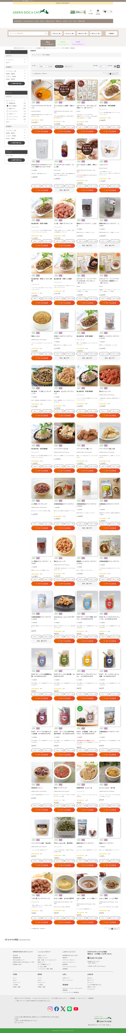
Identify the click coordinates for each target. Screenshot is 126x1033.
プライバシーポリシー (69, 960)
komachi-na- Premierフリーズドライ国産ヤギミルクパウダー (41, 165)
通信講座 (91, 998)
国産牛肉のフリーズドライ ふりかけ (109, 224)
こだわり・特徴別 (11, 76)
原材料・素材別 (10, 73)
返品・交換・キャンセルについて (47, 960)
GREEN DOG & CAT (19, 48)
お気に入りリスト (50, 21)
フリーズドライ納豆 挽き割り (41, 843)
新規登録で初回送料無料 (62, 3)
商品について (41, 962)
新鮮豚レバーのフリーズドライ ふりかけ (87, 562)
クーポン (36, 21)
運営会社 (65, 957)
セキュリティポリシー (69, 962)
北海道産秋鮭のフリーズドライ (64, 504)
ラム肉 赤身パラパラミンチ (63, 223)
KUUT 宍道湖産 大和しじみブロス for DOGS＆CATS (87, 732)
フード (70, 21)
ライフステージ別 (11, 71)
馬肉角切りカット (37, 788)
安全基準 (15, 955)
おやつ (75, 21)
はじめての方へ (18, 21)
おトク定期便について (44, 964)
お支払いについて (43, 957)
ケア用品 (15, 984)
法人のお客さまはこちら (43, 1000)
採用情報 (65, 969)
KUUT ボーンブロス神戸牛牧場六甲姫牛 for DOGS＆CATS (64, 732)
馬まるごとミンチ (105, 391)
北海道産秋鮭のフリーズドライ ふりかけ (87, 505)
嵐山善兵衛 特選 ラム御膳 (62, 279)
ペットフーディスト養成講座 (71, 992)
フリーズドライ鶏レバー (84, 448)
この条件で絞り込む (16, 83)
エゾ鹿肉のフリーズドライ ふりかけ (41, 562)
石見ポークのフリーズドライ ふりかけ (64, 337)
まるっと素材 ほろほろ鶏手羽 (64, 898)
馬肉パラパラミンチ (60, 788)
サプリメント (16, 982)
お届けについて (42, 955)
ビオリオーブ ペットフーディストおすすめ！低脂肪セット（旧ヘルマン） (109, 281)
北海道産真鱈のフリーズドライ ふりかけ (41, 618)
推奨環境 (65, 964)
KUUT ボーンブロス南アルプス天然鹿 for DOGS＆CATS (41, 732)
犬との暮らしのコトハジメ (59, 998)
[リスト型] (115, 66)
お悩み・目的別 (10, 79)
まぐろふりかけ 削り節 (107, 788)
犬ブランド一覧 (69, 33)
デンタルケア (91, 989)
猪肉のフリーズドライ (106, 843)
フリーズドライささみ (61, 448)
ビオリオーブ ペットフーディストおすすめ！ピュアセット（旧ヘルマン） (87, 281)
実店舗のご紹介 (17, 964)
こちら (103, 966)
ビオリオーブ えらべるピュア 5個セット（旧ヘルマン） (87, 106)
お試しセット (66, 978)
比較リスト (58, 21)
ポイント (42, 21)
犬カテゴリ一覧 (56, 33)
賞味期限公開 (16, 957)
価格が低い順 (68, 66)
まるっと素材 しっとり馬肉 (108, 898)
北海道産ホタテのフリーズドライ (109, 505)
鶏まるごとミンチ (59, 561)
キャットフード (57, 48)
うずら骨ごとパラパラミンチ (40, 898)
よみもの (65, 21)
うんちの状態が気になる (94, 984)
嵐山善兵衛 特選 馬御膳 (85, 336)
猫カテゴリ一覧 (82, 33)
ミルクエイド (103, 164)
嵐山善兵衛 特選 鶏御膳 (39, 448)
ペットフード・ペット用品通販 (33, 48)
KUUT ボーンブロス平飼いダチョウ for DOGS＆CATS (87, 618)
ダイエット (90, 982)
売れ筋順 (50, 66)
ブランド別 (9, 155)
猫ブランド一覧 (95, 33)
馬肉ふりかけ (35, 336)
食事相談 (111, 33)
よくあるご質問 (42, 966)
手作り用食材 (65, 48)
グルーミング (81, 998)
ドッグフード (10, 60)
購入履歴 (91, 13)
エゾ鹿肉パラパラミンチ (39, 504)
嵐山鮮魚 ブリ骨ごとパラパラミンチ (41, 392)
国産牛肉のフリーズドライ (85, 843)
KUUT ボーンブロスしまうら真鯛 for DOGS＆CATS (109, 675)
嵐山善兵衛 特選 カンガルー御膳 (41, 280)
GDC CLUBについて (19, 960)
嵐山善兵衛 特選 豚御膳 (85, 391)
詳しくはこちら (19, 1022)
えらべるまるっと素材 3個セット (87, 165)
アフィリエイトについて (69, 966)
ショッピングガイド (28, 21)
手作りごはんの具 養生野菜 (63, 843)
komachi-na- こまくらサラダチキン (64, 618)
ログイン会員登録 (98, 13)
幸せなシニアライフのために (23, 998)
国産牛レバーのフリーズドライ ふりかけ (109, 337)
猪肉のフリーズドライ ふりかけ (87, 224)
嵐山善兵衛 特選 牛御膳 (39, 223)
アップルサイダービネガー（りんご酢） (64, 165)
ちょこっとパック (68, 980)
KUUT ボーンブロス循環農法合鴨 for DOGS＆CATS (41, 675)
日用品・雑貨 (81, 21)
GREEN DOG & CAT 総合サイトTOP (23, 962)
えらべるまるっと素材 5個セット (64, 106)
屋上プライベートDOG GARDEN (26, 1000)
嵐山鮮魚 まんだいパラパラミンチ (64, 392)
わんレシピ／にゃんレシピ (41, 998)
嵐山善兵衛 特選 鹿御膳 (107, 105)
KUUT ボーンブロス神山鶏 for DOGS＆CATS (64, 675)
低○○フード (90, 980)
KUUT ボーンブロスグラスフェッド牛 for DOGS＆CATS (109, 618)
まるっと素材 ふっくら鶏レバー (87, 899)
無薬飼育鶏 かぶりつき (84, 788)
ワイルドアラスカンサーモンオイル (41, 106)
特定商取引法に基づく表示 (70, 955)
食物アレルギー (91, 987)
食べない (89, 978)
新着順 (41, 66)
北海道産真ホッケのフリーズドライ (109, 732)
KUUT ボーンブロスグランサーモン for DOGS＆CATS (87, 675)
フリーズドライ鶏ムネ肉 (107, 448)
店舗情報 (72, 998)
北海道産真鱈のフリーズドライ (109, 561)
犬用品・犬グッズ (47, 48)
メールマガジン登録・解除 (45, 969)
